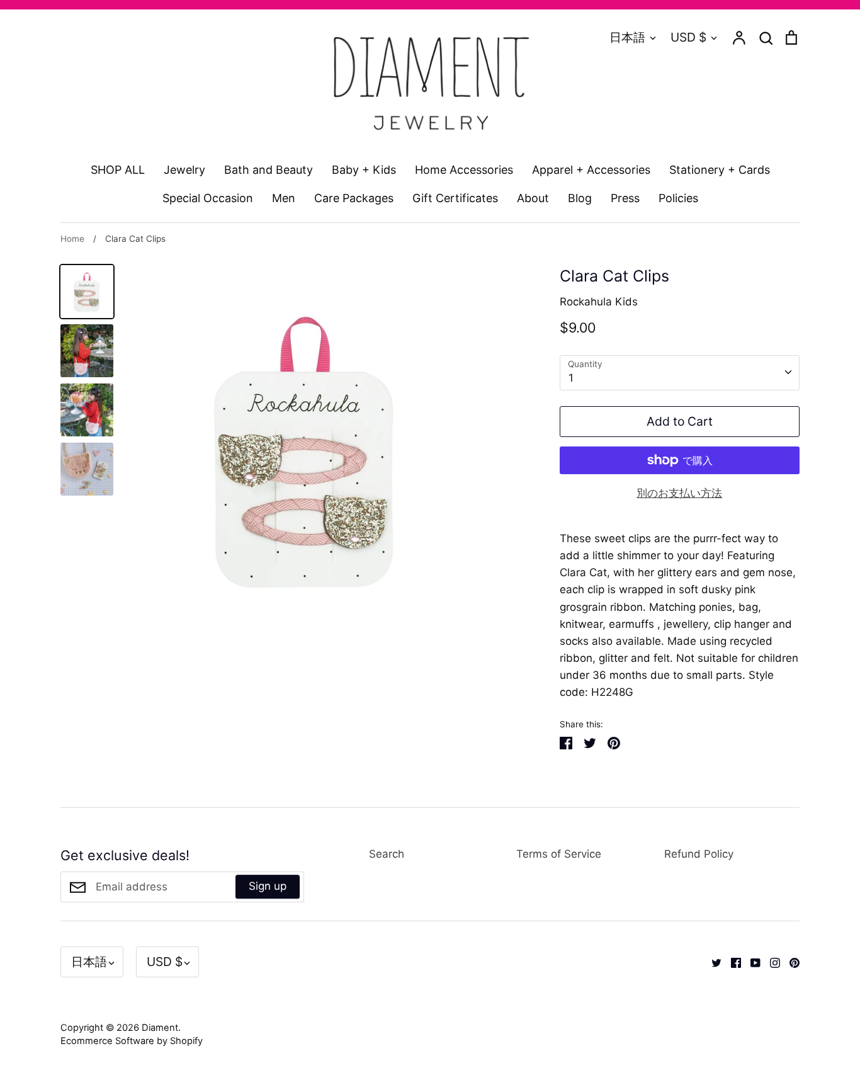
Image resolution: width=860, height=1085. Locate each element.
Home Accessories (464, 169)
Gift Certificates (455, 198)
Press (625, 198)
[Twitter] (711, 961)
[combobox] (680, 372)
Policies (678, 198)
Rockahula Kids (599, 301)
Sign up (267, 886)
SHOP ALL (118, 169)
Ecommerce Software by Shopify (131, 1041)
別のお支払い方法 (679, 493)
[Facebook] (731, 961)
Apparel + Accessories (591, 169)
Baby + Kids (364, 169)
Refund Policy (698, 854)
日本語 (627, 37)
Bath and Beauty (268, 169)
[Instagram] (770, 961)
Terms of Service (558, 854)
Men (283, 198)
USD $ (688, 37)
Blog (580, 198)
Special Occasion (207, 198)
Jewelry (184, 169)
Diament (160, 1027)
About (533, 198)
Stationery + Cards (719, 169)
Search (386, 854)
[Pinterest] (790, 961)
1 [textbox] (571, 378)
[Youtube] (751, 961)
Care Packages (353, 198)
